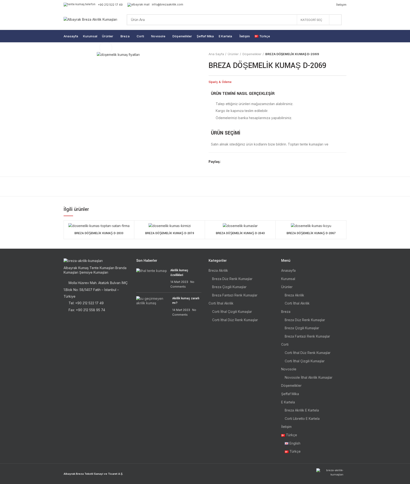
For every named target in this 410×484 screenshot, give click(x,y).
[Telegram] (247, 162)
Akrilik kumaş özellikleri (179, 272)
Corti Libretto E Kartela (302, 418)
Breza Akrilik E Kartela (302, 410)
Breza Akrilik (218, 270)
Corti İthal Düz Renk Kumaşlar (235, 320)
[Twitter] (231, 162)
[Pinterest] (236, 162)
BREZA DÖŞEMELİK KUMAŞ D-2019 (169, 233)
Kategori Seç (311, 20)
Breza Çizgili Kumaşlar (229, 287)
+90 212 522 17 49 (110, 4)
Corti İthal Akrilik (221, 303)
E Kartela (288, 402)
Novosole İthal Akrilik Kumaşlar (308, 377)
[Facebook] (225, 162)
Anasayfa (288, 270)
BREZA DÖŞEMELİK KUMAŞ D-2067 (311, 233)
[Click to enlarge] (106, 48)
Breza (285, 312)
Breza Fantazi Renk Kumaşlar (234, 295)
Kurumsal (288, 279)
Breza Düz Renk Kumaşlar (232, 279)
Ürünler (233, 54)
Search (335, 19)
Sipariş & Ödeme (220, 82)
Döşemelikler (251, 54)
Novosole (288, 369)
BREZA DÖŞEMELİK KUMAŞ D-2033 (99, 233)
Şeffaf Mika (290, 394)
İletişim (286, 427)
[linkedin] (242, 162)
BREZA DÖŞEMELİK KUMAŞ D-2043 (240, 233)
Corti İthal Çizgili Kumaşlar (232, 312)
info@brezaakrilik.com (167, 4)
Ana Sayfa (216, 54)
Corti (285, 344)
